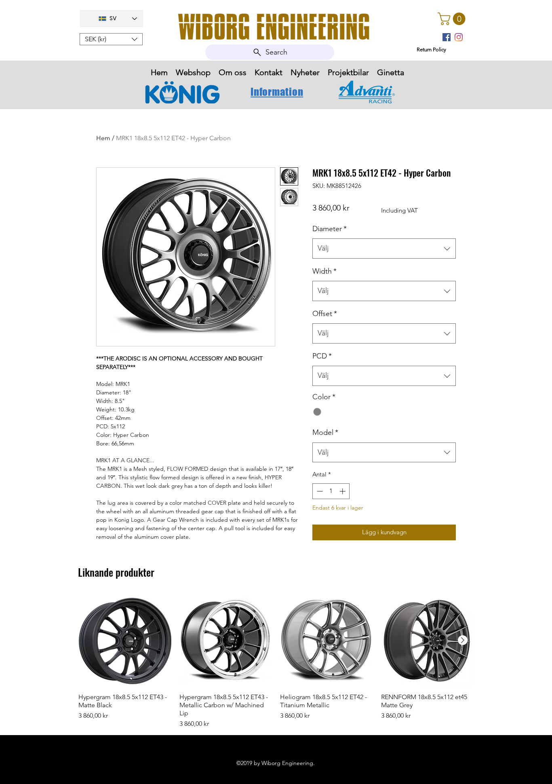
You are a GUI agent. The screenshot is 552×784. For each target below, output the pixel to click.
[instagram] (459, 37)
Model (325, 432)
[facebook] (446, 37)
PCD (322, 356)
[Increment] (343, 491)
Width (324, 271)
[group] (276, 661)
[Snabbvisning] (124, 640)
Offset (324, 313)
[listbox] (111, 39)
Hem (103, 138)
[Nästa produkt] (463, 640)
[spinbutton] (331, 491)
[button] (111, 39)
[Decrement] (319, 491)
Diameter (329, 228)
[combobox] (384, 248)
